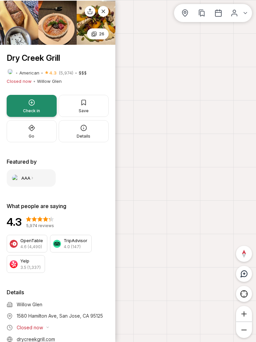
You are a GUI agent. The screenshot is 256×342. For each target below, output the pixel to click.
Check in (31, 110)
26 (101, 33)
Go (31, 136)
